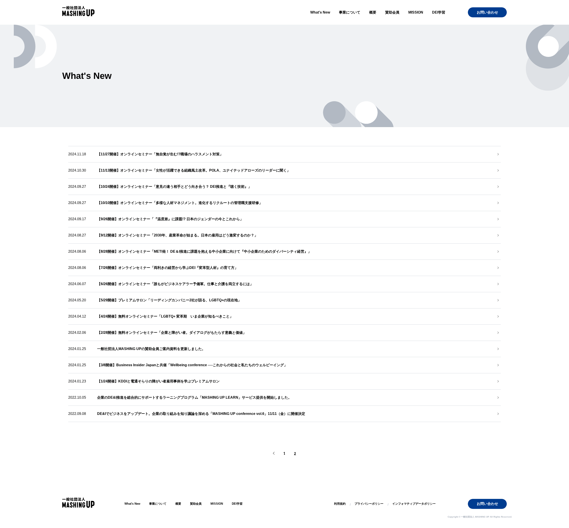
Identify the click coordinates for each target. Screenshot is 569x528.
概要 (372, 12)
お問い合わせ (487, 12)
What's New (320, 12)
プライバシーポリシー (369, 503)
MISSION (415, 12)
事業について (349, 12)
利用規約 (340, 503)
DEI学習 (438, 12)
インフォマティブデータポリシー (414, 503)
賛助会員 (392, 12)
